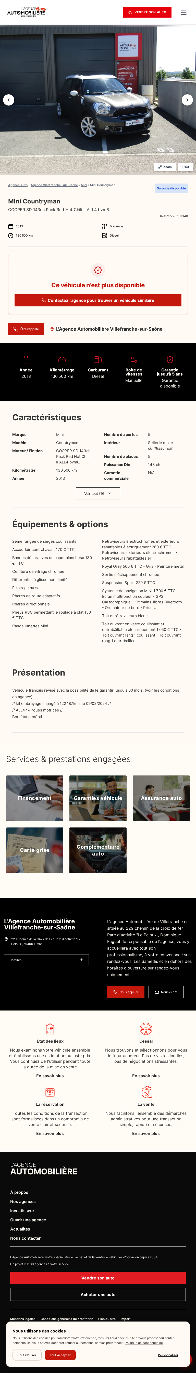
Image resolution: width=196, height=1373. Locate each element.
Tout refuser (27, 1355)
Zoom (167, 167)
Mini (84, 185)
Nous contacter (25, 1238)
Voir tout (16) (95, 493)
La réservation (50, 1104)
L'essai (146, 1041)
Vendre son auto (98, 1277)
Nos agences (23, 1201)
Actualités (20, 1229)
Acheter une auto (98, 1294)
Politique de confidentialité (144, 1343)
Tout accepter (60, 1355)
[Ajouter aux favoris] (186, 201)
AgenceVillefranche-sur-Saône (54, 185)
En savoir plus (50, 1076)
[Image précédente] (8, 100)
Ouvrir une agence (28, 1220)
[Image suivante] (187, 100)
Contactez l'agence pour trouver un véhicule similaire (101, 300)
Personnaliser (168, 1355)
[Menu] (184, 12)
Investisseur (22, 1211)
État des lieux (50, 1041)
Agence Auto (18, 185)
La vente (146, 1104)
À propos (19, 1192)
